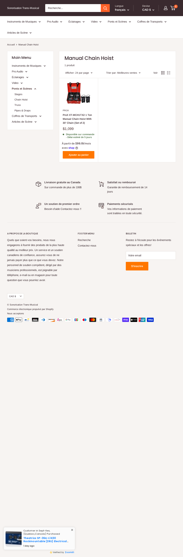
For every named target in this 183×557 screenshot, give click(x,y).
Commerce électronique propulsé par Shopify (30, 309)
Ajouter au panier (79, 154)
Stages (18, 94)
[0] (173, 8)
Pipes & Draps (22, 110)
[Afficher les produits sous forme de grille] (162, 72)
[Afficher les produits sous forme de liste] (168, 72)
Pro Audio (52, 21)
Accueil (11, 44)
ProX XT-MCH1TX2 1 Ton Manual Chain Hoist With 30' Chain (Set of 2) (77, 119)
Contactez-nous (87, 245)
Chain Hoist (21, 99)
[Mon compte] (165, 8)
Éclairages (74, 21)
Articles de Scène (17, 32)
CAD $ (12, 296)
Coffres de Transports (150, 21)
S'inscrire (137, 266)
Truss (17, 104)
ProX (66, 110)
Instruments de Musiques (22, 21)
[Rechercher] (105, 8)
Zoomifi (72, 553)
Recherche (84, 239)
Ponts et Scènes (117, 21)
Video (94, 21)
